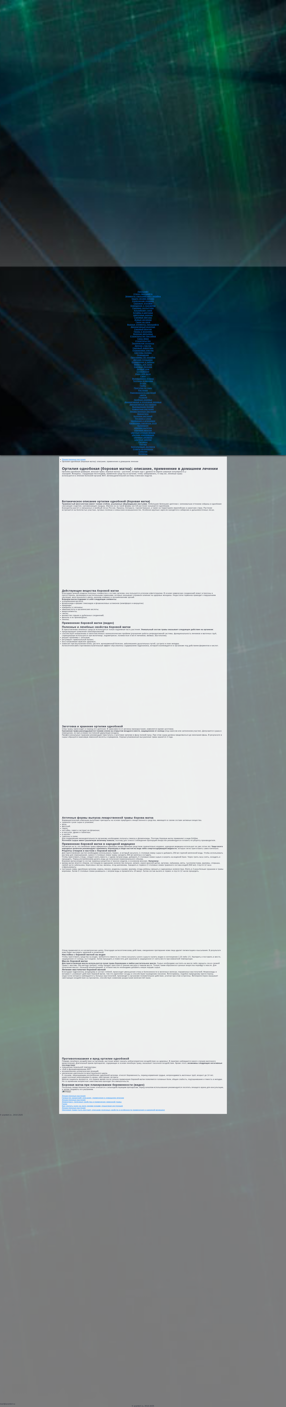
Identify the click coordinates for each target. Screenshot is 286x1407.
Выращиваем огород (143, 379)
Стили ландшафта (143, 294)
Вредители (143, 414)
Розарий (143, 397)
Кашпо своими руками (143, 299)
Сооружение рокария (143, 301)
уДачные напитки (143, 430)
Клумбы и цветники (143, 313)
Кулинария (143, 426)
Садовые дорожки (143, 303)
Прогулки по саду (143, 388)
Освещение (143, 355)
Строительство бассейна (143, 336)
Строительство (143, 341)
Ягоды (143, 383)
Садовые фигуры (143, 317)
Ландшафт (143, 292)
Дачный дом (143, 369)
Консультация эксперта (143, 447)
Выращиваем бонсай (143, 407)
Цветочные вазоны (143, 315)
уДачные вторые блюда (143, 433)
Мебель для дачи (143, 364)
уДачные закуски (143, 440)
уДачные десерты (143, 437)
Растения (143, 390)
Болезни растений (143, 416)
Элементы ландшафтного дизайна (143, 296)
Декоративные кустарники (143, 404)
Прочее (143, 444)
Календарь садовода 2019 (143, 423)
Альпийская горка (143, 310)
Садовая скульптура (143, 308)
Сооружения (143, 372)
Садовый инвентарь (143, 348)
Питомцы (143, 442)
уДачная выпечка (143, 428)
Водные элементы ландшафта (143, 325)
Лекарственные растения (143, 411)
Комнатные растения (143, 409)
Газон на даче (143, 322)
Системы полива (143, 353)
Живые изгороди (143, 320)
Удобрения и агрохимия (143, 421)
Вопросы (143, 454)
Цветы (143, 395)
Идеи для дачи (143, 374)
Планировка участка (142, 350)
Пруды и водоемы (143, 332)
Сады (143, 376)
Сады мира (143, 339)
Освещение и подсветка (142, 306)
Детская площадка (142, 360)
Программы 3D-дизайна (143, 357)
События (143, 451)
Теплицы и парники (143, 381)
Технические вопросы (143, 343)
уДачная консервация (143, 435)
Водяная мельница (143, 334)
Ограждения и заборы (143, 362)
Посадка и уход (143, 419)
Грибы (143, 386)
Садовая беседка (143, 367)
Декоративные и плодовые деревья (143, 402)
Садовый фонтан (143, 329)
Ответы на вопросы (143, 449)
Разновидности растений (143, 393)
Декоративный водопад (143, 327)
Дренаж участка (143, 346)
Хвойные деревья (143, 400)
